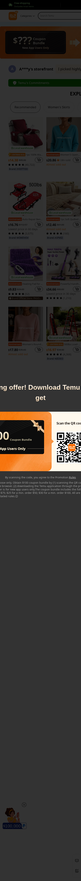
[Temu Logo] (72, 447)
